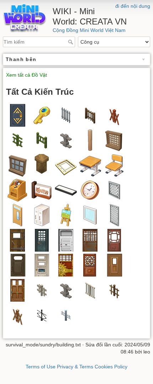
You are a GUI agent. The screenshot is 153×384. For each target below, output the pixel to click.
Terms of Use (41, 366)
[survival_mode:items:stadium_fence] (114, 190)
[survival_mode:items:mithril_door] (41, 240)
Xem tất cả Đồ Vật (26, 75)
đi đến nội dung (132, 6)
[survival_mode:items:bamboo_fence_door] (41, 140)
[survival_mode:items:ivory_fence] (90, 290)
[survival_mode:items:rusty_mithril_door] (90, 240)
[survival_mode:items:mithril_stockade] (65, 115)
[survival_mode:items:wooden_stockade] (114, 290)
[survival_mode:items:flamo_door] (65, 265)
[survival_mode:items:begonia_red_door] (90, 265)
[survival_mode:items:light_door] (17, 240)
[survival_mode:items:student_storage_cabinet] (41, 215)
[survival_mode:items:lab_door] (65, 240)
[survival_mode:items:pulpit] (17, 190)
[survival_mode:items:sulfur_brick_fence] (114, 115)
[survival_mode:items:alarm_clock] (90, 190)
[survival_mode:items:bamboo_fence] (17, 140)
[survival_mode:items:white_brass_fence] (65, 315)
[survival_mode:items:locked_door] (17, 115)
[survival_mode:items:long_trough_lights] (65, 190)
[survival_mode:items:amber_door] (114, 265)
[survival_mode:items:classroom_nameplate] (41, 190)
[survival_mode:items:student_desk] (90, 165)
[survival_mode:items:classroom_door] (17, 215)
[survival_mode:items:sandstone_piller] (41, 165)
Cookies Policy (111, 366)
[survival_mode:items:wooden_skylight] (65, 165)
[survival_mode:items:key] (41, 115)
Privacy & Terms (75, 366)
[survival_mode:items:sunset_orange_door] (114, 240)
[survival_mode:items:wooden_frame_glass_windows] (90, 215)
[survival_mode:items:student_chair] (114, 165)
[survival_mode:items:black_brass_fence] (41, 315)
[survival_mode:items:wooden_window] (114, 140)
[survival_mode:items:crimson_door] (17, 265)
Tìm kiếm (71, 41)
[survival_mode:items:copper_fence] (17, 315)
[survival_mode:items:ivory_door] (41, 265)
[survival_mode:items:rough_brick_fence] (65, 290)
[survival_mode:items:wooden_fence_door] (90, 115)
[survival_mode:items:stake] (90, 140)
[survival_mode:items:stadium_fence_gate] (114, 215)
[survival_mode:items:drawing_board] (65, 215)
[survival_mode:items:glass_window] (17, 165)
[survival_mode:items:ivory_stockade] (41, 290)
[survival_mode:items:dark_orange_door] (17, 290)
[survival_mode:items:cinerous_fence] (65, 140)
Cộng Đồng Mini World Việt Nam (89, 30)
